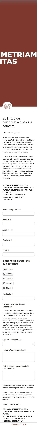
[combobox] (17, 344)
